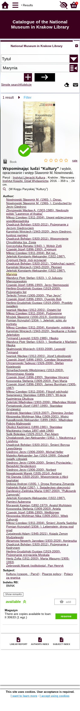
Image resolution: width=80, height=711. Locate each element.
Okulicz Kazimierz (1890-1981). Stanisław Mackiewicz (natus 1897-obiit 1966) (34, 428)
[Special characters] (75, 85)
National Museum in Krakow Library (37, 46)
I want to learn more (24, 695)
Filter (27, 97)
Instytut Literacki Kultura (29, 177)
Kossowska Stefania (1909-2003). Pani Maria (36, 381)
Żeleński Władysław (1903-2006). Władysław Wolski (41, 402)
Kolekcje (26, 84)
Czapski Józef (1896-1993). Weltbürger (32, 512)
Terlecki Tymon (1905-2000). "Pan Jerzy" (33, 295)
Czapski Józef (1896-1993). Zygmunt (31, 249)
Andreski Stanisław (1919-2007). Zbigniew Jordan (39, 412)
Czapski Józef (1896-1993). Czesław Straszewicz (39, 359)
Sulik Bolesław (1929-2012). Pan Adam (32, 434)
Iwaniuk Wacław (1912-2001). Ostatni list (33, 310)
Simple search (10, 84)
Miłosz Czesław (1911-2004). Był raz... (32, 253)
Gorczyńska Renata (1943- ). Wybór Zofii (34, 246)
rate (74, 160)
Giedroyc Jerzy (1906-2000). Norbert (31, 469)
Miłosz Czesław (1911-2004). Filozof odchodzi (37, 391)
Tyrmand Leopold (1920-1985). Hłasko (32, 338)
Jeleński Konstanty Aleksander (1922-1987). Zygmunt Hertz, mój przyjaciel (36, 258)
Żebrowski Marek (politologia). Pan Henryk (35, 565)
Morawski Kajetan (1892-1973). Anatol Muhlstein (39, 505)
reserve (66, 616)
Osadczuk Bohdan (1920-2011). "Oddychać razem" (40, 263)
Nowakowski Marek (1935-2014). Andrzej (34, 473)
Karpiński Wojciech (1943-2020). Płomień (34, 267)
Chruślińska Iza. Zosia (21, 242)
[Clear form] (66, 85)
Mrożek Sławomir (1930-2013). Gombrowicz (36, 317)
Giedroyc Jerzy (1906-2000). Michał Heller (34, 452)
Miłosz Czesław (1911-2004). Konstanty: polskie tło (40, 327)
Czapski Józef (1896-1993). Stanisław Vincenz (37, 377)
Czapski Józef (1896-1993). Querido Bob (33, 299)
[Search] (45, 77)
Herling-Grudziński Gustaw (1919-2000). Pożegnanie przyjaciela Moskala (33, 553)
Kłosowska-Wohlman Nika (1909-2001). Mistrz (37, 416)
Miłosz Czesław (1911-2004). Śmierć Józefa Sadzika (41, 523)
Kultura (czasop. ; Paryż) (22, 574)
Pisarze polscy (51, 574)
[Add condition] (28, 77)
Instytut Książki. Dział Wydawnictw (25, 181)
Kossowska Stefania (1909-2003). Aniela (33, 508)
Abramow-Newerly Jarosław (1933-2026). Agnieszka (41, 540)
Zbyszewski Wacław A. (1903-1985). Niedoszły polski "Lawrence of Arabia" (37, 212)
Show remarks (13, 594)
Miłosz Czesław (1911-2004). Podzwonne (34, 313)
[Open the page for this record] (40, 130)
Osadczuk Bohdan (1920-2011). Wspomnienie (37, 238)
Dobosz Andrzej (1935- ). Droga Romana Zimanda (40, 484)
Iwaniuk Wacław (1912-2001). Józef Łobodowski (38, 356)
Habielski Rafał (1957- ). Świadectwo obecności (38, 487)
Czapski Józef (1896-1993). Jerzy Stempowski (37, 285)
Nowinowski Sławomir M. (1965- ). (34, 199)
